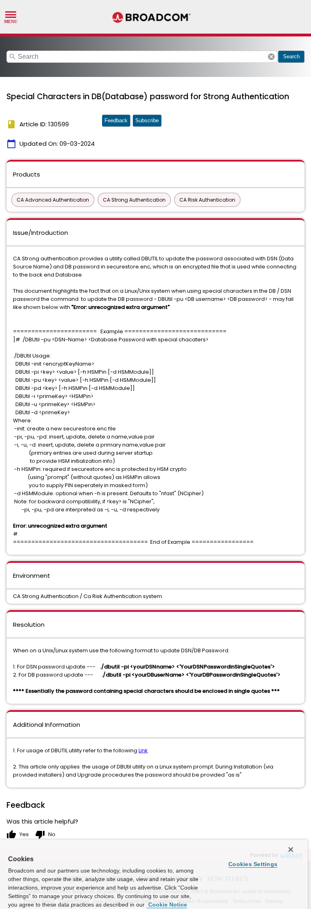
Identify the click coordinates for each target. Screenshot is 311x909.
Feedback (116, 120)
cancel (271, 57)
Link (143, 750)
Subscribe (147, 120)
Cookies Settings (252, 864)
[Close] (290, 849)
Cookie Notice (167, 904)
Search (291, 56)
